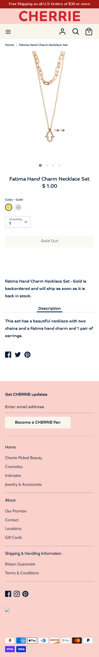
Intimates (13, 475)
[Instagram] (17, 593)
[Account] (62, 30)
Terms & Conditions (22, 572)
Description (49, 309)
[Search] (76, 30)
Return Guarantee (20, 564)
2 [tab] (47, 165)
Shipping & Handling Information (33, 553)
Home (10, 447)
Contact (12, 519)
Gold (8, 207)
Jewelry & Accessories (23, 484)
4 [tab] (59, 165)
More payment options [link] (49, 269)
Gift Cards (13, 537)
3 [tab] (53, 165)
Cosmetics (14, 466)
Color (14, 199)
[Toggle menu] (8, 31)
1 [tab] (40, 165)
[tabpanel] (49, 106)
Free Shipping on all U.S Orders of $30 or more (49, 4)
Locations (13, 528)
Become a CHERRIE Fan (37, 423)
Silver (18, 207)
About (10, 500)
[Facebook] (8, 593)
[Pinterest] (25, 593)
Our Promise (15, 511)
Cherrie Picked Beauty (23, 457)
